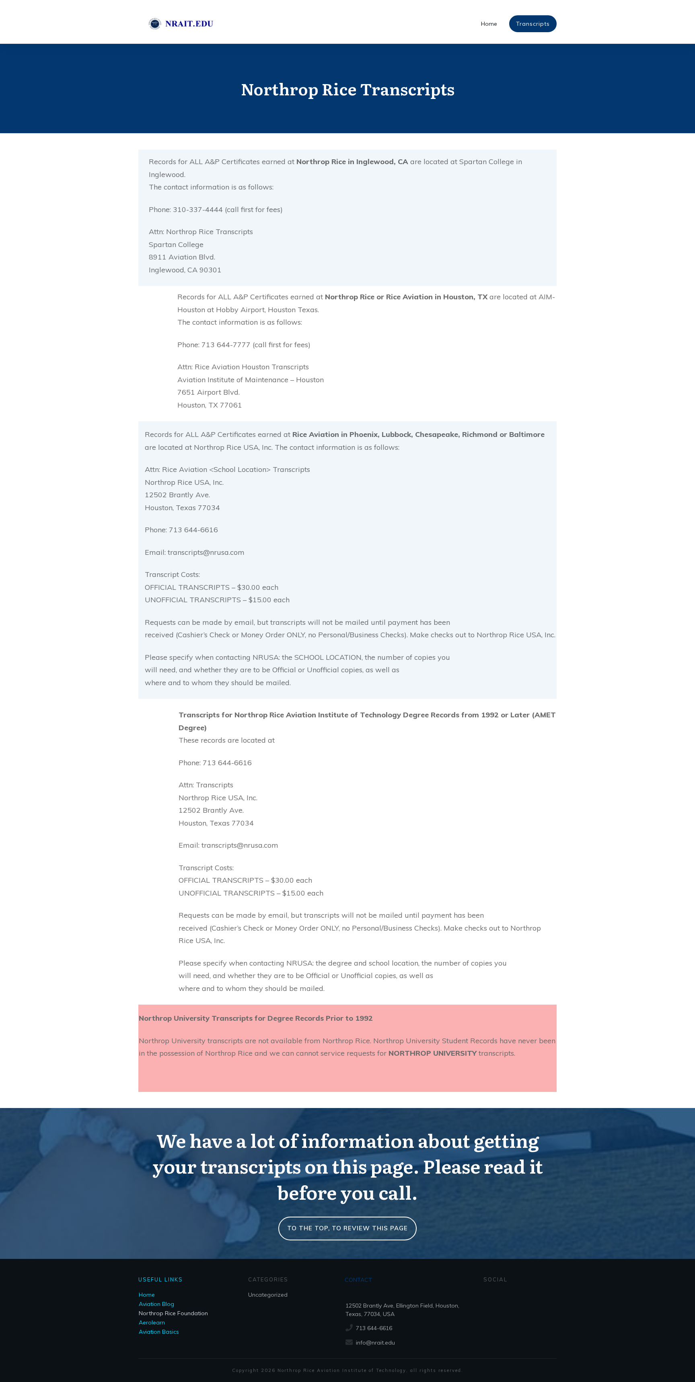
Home (147, 1294)
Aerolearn (152, 1322)
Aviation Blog (156, 1304)
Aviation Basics (159, 1331)
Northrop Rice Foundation (173, 1313)
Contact (358, 1279)
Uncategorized (268, 1294)
